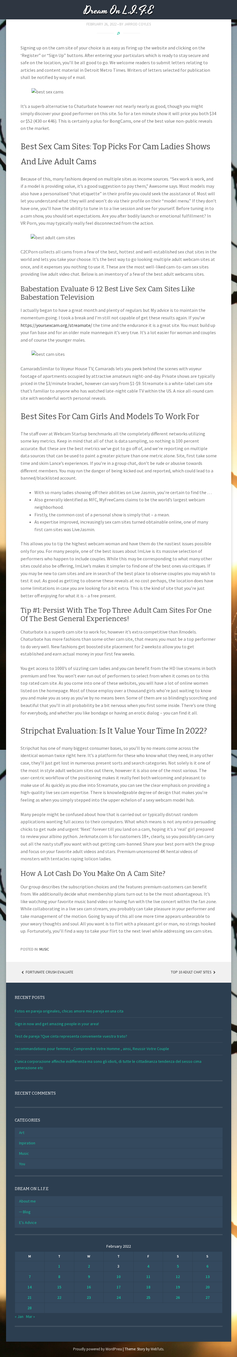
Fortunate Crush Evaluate (49, 972)
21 (29, 1297)
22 (59, 1297)
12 (178, 1276)
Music (44, 949)
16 (89, 1287)
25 (148, 1297)
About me (27, 1201)
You (22, 1163)
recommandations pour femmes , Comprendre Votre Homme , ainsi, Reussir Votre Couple (92, 1048)
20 (207, 1287)
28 (29, 1307)
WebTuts (157, 1349)
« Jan (19, 1316)
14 (29, 1287)
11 (148, 1276)
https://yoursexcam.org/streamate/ (56, 325)
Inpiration (27, 1143)
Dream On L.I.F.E (118, 11)
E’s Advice (28, 1222)
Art (21, 1132)
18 (148, 1287)
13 (207, 1276)
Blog (27, 1211)
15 (59, 1287)
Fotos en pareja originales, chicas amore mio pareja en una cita (69, 1011)
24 (118, 1297)
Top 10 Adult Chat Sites (191, 972)
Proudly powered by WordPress (97, 1349)
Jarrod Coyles (137, 24)
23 (89, 1297)
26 (178, 1297)
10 (118, 1276)
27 (207, 1297)
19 (178, 1287)
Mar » (30, 1316)
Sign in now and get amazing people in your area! (57, 1023)
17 (118, 1287)
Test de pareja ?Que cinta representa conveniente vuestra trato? (71, 1036)
